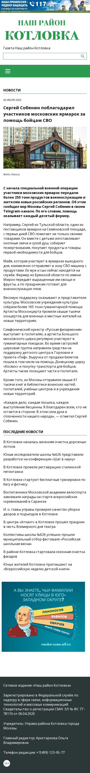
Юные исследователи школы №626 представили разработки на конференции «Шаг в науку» (43, 456)
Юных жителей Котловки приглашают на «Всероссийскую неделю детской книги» (37, 566)
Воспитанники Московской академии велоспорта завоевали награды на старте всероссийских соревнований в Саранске (44, 497)
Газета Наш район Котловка (26, 48)
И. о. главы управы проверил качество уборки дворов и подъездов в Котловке (41, 511)
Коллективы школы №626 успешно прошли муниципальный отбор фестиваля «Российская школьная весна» (41, 539)
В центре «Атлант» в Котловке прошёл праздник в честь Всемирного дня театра (44, 524)
